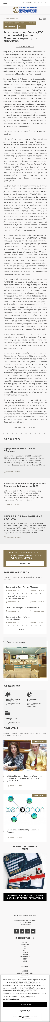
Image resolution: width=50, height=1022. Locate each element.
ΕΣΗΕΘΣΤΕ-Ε (25, 957)
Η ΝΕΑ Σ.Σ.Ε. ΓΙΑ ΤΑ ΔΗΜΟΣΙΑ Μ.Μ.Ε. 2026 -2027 (23, 517)
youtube (33, 931)
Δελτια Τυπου (10, 27)
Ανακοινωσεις (13, 590)
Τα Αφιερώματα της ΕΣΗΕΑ (13, 721)
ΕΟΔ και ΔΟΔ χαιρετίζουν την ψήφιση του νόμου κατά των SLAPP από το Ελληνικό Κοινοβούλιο (25, 778)
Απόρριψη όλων (25, 1017)
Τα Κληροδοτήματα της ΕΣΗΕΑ (13, 702)
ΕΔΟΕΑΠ (25, 942)
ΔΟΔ (25, 946)
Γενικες (32, 23)
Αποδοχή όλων (25, 1005)
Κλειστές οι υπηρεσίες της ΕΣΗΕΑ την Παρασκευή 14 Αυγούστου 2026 (25, 484)
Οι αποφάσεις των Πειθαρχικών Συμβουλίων (34, 702)
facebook (16, 931)
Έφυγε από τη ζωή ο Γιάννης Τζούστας (19, 450)
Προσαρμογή (25, 1011)
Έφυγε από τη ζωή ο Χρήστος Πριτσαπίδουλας (18, 618)
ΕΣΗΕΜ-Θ (25, 953)
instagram (27, 931)
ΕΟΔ (25, 949)
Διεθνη (21, 27)
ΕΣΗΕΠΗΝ (25, 955)
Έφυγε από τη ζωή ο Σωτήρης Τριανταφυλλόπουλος (18, 597)
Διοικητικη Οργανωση (25, 973)
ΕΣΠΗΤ (25, 959)
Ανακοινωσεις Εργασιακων (15, 23)
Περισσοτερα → (25, 629)
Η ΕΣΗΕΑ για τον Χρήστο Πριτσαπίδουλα (22, 608)
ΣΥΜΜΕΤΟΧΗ (25, 563)
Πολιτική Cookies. (12, 999)
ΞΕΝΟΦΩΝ (25, 944)
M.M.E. (25, 961)
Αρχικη (25, 971)
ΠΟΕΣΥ (25, 951)
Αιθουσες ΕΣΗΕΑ (17, 642)
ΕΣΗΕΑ (25, 10)
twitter (22, 931)
